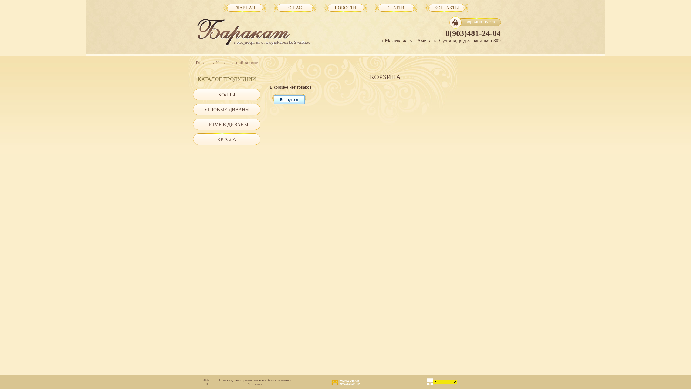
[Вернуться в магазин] (289, 98)
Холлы (226, 95)
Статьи (396, 7)
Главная (202, 63)
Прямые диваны (226, 124)
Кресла (226, 139)
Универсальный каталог (237, 63)
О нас (295, 7)
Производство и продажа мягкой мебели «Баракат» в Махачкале (255, 382)
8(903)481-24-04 (473, 33)
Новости (345, 7)
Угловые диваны (227, 109)
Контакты (446, 7)
